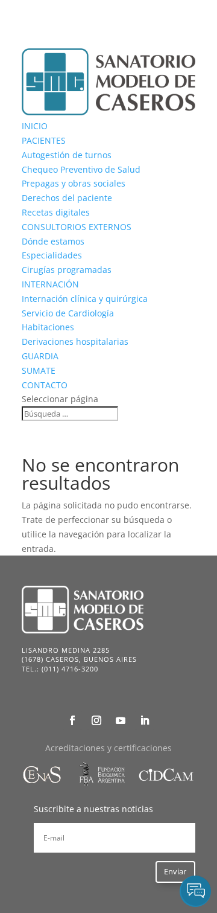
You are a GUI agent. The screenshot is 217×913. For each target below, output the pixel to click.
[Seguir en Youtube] (120, 720)
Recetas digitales (56, 212)
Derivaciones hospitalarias (75, 341)
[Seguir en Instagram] (96, 720)
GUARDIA (40, 356)
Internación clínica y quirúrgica (85, 298)
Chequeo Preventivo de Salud (81, 169)
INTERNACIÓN (50, 284)
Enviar (175, 872)
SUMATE (38, 370)
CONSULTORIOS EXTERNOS (76, 226)
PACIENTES (44, 140)
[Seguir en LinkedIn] (144, 720)
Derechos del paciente (67, 197)
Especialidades (52, 255)
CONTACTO (45, 385)
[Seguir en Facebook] (72, 720)
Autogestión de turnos (67, 155)
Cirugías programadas (67, 269)
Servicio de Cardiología (68, 313)
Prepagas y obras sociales (73, 183)
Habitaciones (48, 327)
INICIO (35, 126)
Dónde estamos (53, 241)
